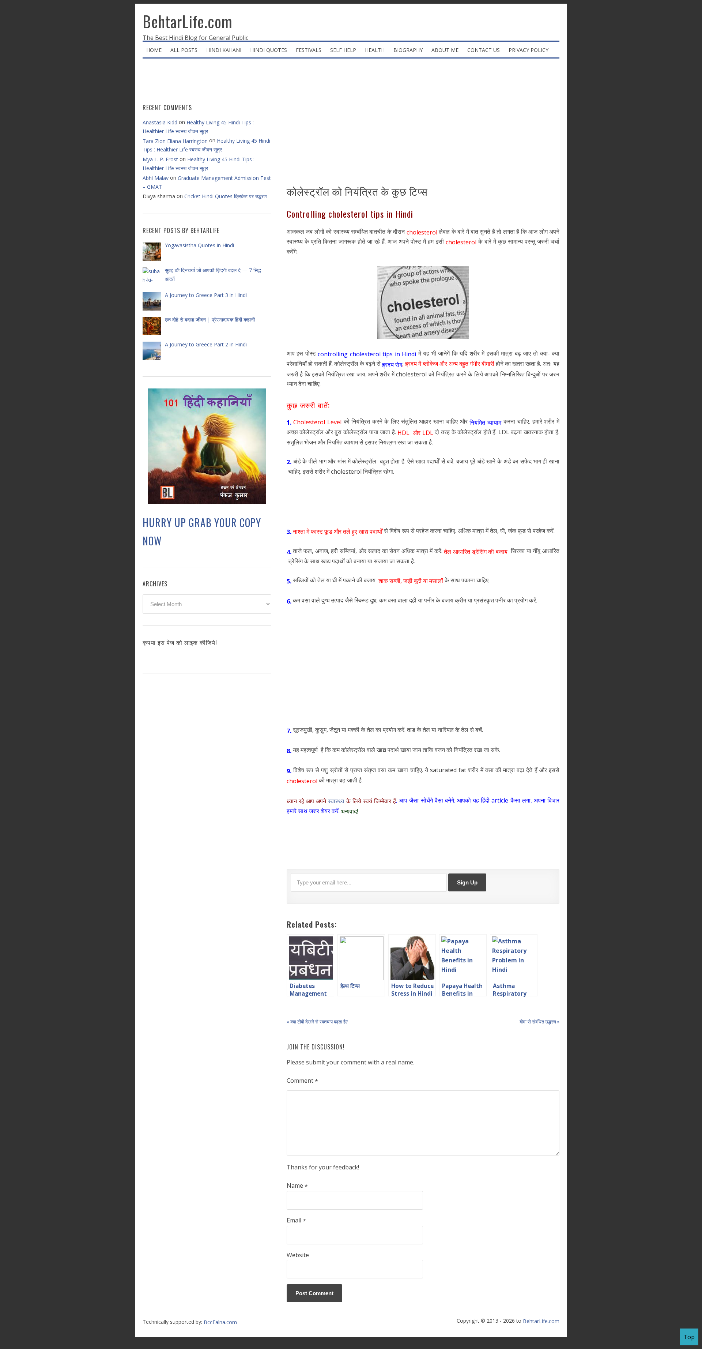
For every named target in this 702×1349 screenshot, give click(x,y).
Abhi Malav (156, 177)
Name (297, 1185)
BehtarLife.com (188, 21)
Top (689, 1337)
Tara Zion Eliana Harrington (175, 141)
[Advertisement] (423, 124)
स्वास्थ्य (336, 801)
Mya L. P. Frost (160, 159)
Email (296, 1220)
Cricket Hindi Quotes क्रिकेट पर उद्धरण (225, 196)
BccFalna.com (220, 1321)
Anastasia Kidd (160, 122)
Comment (302, 1080)
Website (298, 1255)
